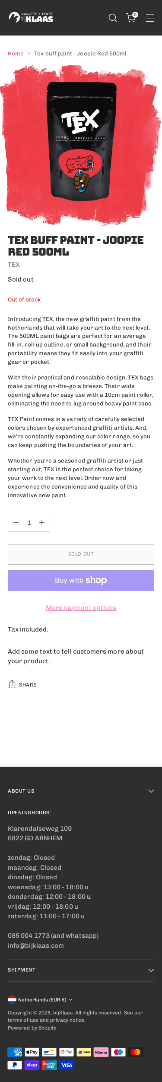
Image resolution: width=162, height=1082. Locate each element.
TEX (14, 265)
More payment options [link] (81, 608)
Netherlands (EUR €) (42, 1000)
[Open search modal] (112, 18)
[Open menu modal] (150, 18)
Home (16, 53)
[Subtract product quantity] (16, 522)
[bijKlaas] (31, 17)
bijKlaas (63, 1013)
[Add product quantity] (42, 522)
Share (28, 685)
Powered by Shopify (32, 1028)
